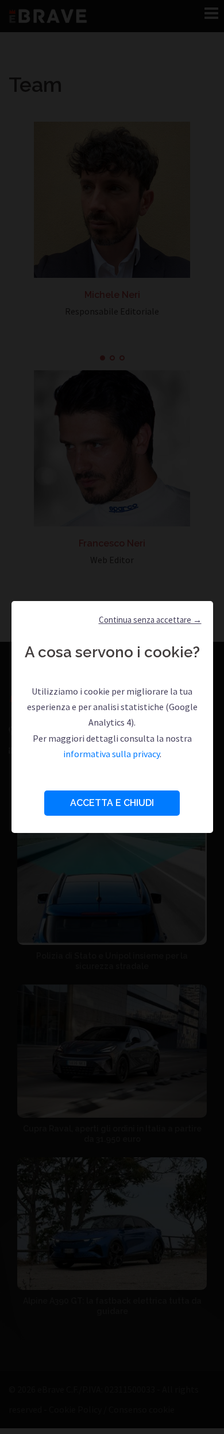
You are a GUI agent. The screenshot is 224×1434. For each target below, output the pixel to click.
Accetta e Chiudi (112, 802)
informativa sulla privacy (111, 753)
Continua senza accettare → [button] (150, 619)
